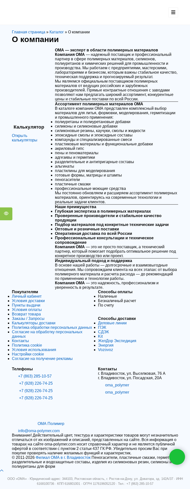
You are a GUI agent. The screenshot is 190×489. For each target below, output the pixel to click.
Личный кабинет (27, 296)
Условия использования (34, 350)
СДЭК (103, 332)
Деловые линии (112, 323)
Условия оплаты (27, 310)
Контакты (20, 341)
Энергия (106, 345)
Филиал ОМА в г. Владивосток (63, 457)
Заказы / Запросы (28, 318)
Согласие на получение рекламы (42, 358)
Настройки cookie (28, 354)
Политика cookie (27, 345)
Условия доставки (28, 301)
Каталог (56, 32)
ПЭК (102, 327)
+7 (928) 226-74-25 (35, 383)
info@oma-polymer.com (39, 431)
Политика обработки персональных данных (52, 327)
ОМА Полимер (51, 424)
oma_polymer (117, 385)
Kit (100, 336)
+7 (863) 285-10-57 (35, 376)
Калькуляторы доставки (33, 323)
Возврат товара (26, 314)
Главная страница (28, 32)
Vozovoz (105, 350)
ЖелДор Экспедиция (117, 341)
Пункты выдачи (26, 305)
